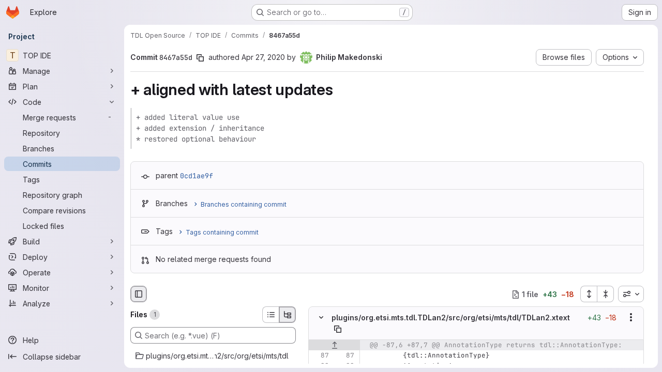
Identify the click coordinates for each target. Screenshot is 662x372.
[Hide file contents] (321, 318)
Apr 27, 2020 (263, 57)
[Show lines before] (334, 345)
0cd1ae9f (196, 175)
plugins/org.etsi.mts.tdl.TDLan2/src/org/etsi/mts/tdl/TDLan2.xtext (451, 317)
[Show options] (631, 318)
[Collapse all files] (605, 294)
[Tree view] (287, 314)
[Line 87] (320, 355)
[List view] (270, 314)
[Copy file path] (338, 329)
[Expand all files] (588, 294)
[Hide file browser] (138, 294)
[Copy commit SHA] (200, 58)
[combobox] (631, 294)
